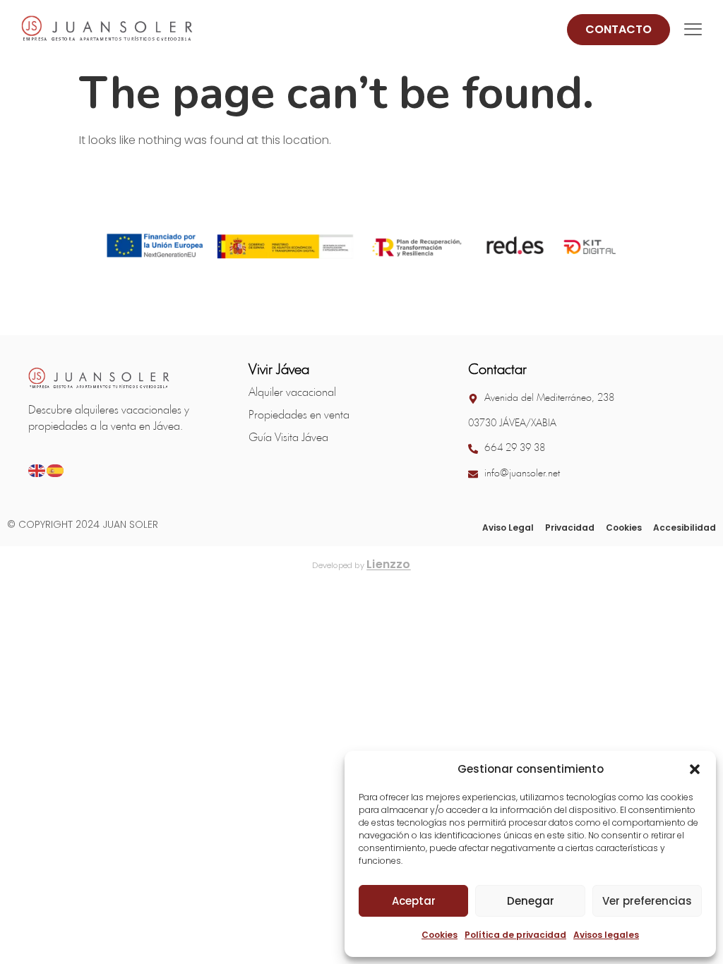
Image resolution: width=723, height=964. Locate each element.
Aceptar (414, 900)
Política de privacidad (515, 935)
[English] (37, 470)
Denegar (530, 900)
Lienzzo (388, 564)
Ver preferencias (647, 900)
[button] (695, 769)
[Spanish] (56, 470)
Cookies (440, 935)
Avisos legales (606, 935)
